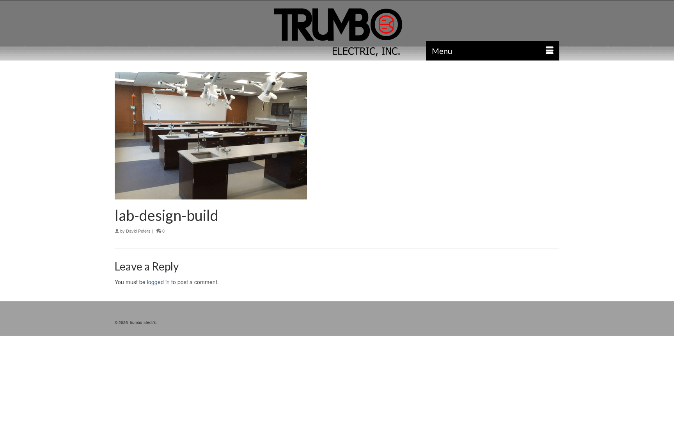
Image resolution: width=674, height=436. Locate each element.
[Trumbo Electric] (337, 32)
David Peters (138, 231)
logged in (158, 282)
